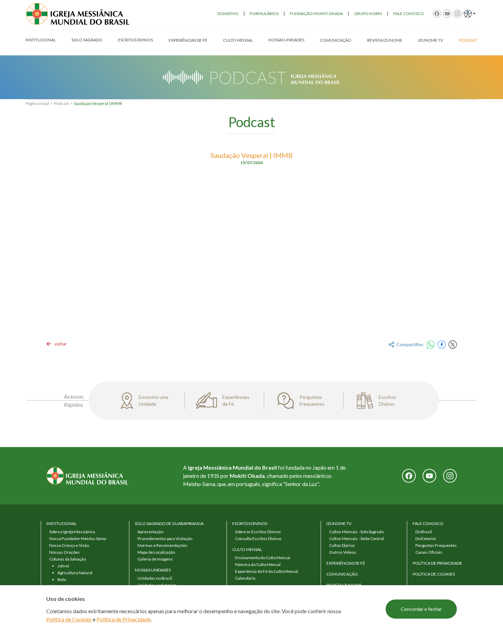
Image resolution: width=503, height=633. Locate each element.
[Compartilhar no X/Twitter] (453, 344)
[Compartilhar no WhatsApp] (431, 344)
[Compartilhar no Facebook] (442, 344)
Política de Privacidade (123, 619)
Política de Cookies (69, 619)
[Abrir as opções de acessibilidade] (469, 14)
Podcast (61, 103)
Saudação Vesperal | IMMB (98, 103)
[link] (56, 343)
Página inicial (37, 103)
